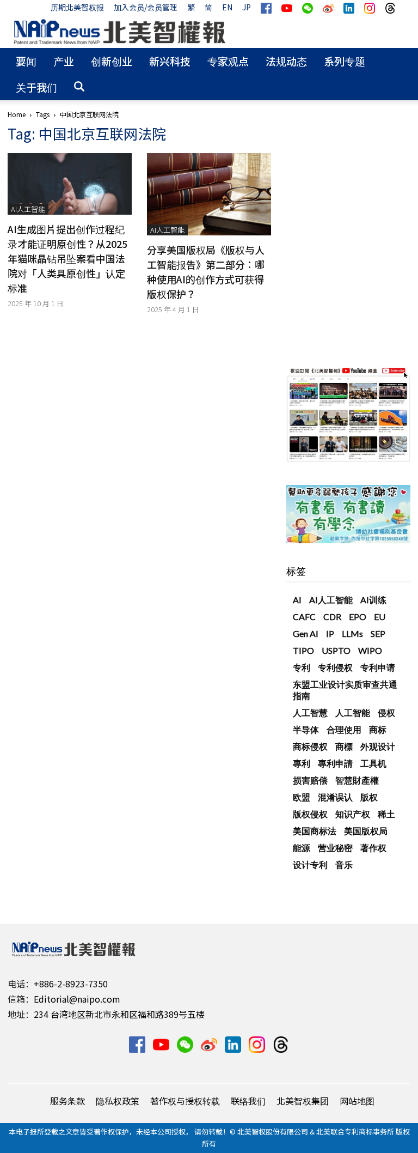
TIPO (303, 650)
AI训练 (373, 599)
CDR (332, 616)
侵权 (386, 712)
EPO (357, 616)
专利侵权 (335, 667)
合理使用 (344, 729)
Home (17, 114)
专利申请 (377, 667)
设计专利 (310, 864)
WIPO (370, 650)
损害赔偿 (310, 780)
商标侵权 (310, 746)
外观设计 (377, 746)
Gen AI (305, 633)
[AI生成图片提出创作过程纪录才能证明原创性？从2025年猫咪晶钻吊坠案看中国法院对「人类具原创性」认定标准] (70, 184)
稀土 (386, 814)
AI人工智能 (28, 209)
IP (330, 633)
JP (246, 7)
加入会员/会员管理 (145, 7)
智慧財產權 (357, 780)
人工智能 (352, 712)
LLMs (352, 633)
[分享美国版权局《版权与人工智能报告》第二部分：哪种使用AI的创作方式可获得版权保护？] (209, 194)
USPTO (336, 650)
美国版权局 (366, 831)
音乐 (344, 864)
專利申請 (335, 763)
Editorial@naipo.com (77, 998)
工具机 (373, 763)
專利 (301, 763)
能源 (301, 847)
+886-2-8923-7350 (71, 983)
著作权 (373, 847)
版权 (369, 797)
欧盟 (301, 797)
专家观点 (228, 60)
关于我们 (36, 87)
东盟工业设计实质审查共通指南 (345, 690)
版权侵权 (310, 814)
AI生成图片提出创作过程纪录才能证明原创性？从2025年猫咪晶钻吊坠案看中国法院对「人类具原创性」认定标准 (67, 258)
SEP (378, 633)
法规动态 (286, 60)
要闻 (26, 60)
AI (297, 599)
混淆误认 (335, 797)
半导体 (306, 729)
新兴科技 (169, 60)
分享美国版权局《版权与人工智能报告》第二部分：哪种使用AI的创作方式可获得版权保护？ (206, 271)
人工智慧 (310, 712)
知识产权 (352, 814)
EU (379, 616)
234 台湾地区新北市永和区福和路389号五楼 (119, 1014)
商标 (377, 729)
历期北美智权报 (77, 7)
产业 (63, 60)
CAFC (304, 616)
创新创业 (111, 60)
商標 (344, 746)
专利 (301, 667)
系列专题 (344, 60)
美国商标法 (314, 831)
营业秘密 (335, 847)
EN (227, 7)
